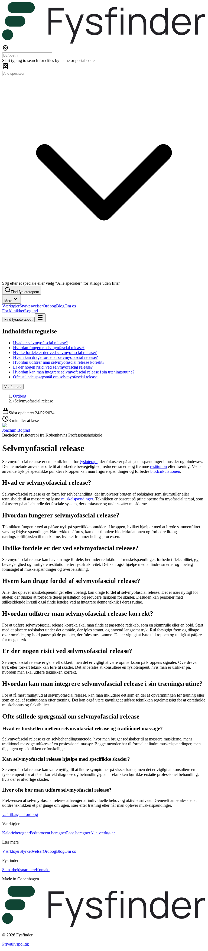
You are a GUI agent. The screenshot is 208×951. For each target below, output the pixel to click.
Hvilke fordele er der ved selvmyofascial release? (55, 352)
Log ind (31, 311)
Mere (8, 301)
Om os (70, 306)
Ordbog (49, 306)
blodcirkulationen (165, 471)
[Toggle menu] (40, 317)
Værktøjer (11, 306)
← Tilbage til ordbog (20, 814)
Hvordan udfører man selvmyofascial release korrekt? (58, 362)
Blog (60, 306)
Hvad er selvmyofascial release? (40, 342)
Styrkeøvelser (31, 306)
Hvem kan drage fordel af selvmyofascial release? (55, 357)
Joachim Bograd (16, 430)
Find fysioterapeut (18, 319)
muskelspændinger (77, 499)
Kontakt (43, 869)
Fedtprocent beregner (48, 833)
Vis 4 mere (12, 387)
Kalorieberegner (16, 833)
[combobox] (27, 55)
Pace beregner (78, 833)
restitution (158, 466)
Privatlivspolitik (15, 944)
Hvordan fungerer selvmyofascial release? (48, 347)
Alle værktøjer (102, 833)
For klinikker (13, 311)
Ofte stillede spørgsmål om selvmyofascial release (55, 377)
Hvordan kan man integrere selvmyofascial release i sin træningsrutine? (73, 372)
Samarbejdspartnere (19, 869)
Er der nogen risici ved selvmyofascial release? (53, 367)
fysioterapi (89, 461)
